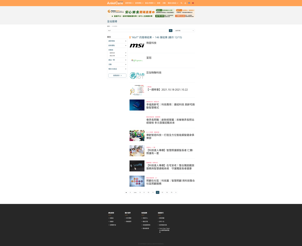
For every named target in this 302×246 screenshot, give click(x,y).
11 (153, 192)
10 (148, 192)
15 (171, 192)
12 (157, 192)
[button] (117, 41)
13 (162, 192)
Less (135, 192)
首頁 (108, 26)
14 (167, 192)
